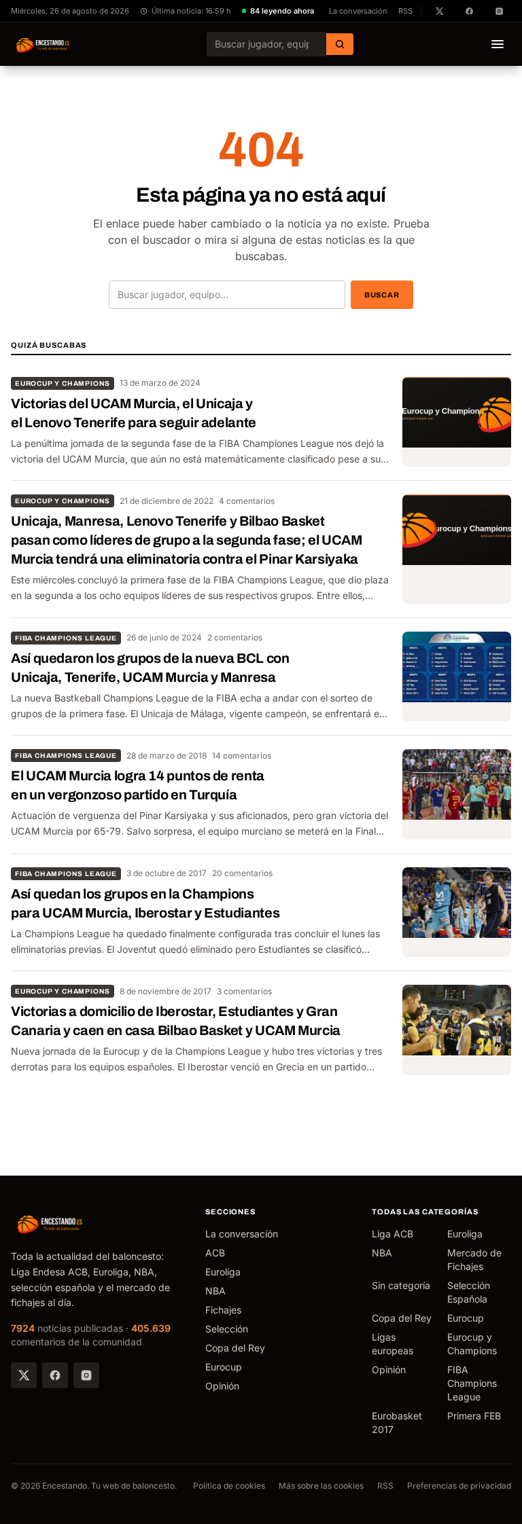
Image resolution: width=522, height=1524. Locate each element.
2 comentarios (234, 637)
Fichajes (223, 1310)
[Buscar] (339, 44)
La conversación (358, 11)
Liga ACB (392, 1233)
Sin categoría (401, 1285)
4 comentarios (247, 501)
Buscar (382, 295)
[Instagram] (86, 1375)
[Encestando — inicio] (43, 44)
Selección (226, 1329)
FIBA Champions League (66, 638)
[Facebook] (55, 1375)
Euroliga (223, 1271)
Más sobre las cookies (321, 1486)
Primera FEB (474, 1415)
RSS (405, 11)
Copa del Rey (235, 1348)
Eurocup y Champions (62, 383)
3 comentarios (244, 991)
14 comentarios (241, 755)
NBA (215, 1290)
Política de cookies (229, 1486)
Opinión (222, 1386)
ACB (215, 1252)
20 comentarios (242, 873)
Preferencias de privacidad (459, 1486)
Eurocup (223, 1367)
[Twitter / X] (24, 1375)
